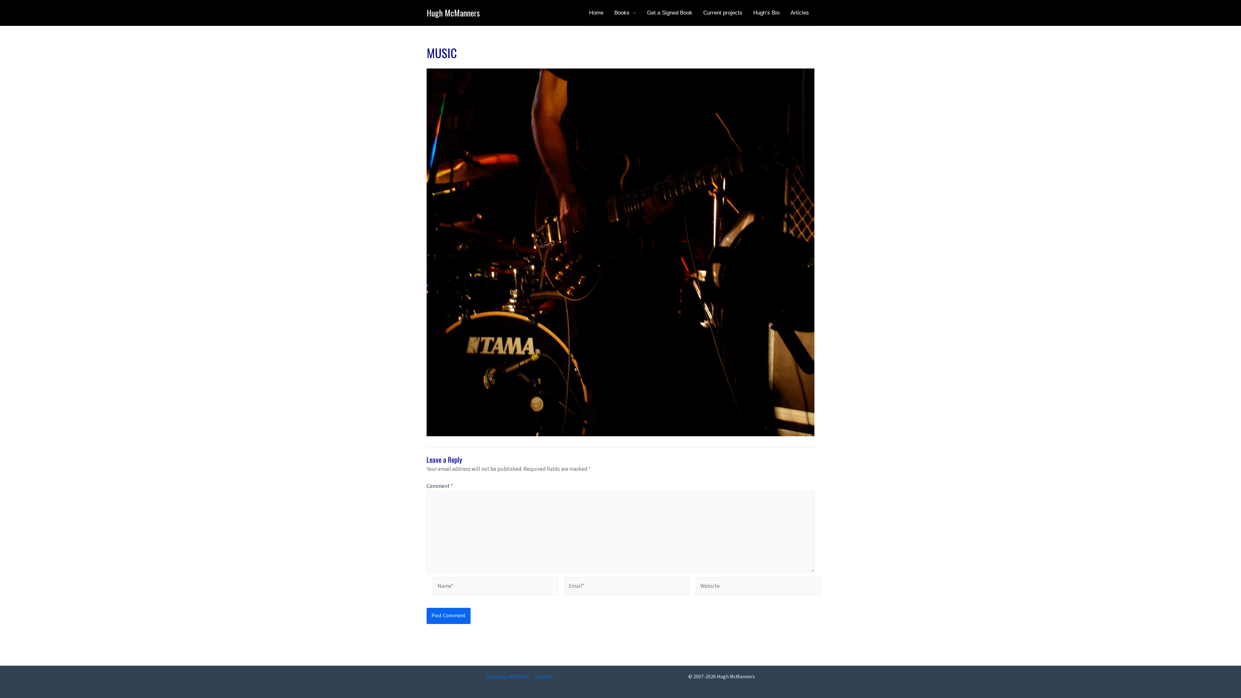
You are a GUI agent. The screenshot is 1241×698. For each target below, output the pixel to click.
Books (622, 13)
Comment (440, 486)
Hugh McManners (453, 12)
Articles (799, 13)
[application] (633, 13)
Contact (544, 677)
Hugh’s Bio (766, 13)
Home (596, 13)
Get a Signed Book (669, 13)
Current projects (722, 13)
